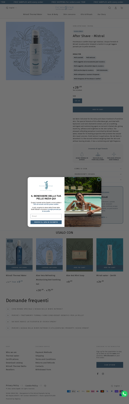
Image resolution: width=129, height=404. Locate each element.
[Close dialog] (99, 179)
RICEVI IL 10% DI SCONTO (46, 222)
